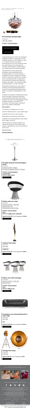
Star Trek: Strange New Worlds (10, 169)
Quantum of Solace (7, 167)
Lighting (20, 8)
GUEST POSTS (23, 403)
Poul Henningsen (12, 43)
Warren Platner (12, 210)
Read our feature (6, 130)
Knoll (3, 212)
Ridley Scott (11, 213)
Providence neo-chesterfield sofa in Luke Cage (14, 315)
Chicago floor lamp (9, 350)
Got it (24, 406)
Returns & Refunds (7, 132)
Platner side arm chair (10, 201)
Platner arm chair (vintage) (11, 278)
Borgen (10, 40)
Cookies (12, 400)
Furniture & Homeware (11, 8)
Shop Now (7, 177)
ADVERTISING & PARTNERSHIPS (10, 403)
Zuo (3, 321)
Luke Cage (5, 40)
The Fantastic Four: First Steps (10, 208)
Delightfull (5, 249)
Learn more (10, 406)
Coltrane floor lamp (9, 243)
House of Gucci (6, 206)
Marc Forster (11, 175)
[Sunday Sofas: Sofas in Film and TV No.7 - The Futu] (24, 374)
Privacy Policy (23, 399)
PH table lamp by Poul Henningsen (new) (14, 163)
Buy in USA (7, 52)
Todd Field (19, 213)
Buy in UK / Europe (10, 48)
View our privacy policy (18, 406)
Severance (22, 169)
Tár (12, 206)
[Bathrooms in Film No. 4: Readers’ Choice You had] (5, 374)
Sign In (17, 400)
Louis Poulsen (6, 173)
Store (2, 8)
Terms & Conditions (7, 399)
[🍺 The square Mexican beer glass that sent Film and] (15, 374)
